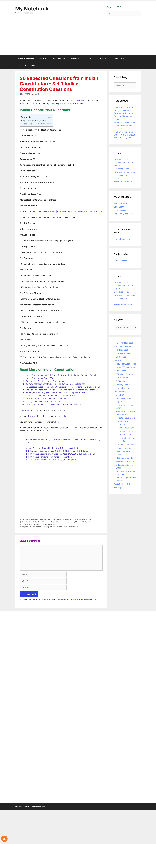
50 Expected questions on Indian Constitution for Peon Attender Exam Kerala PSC (63, 387)
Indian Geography (128, 431)
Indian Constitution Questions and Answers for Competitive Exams (56, 393)
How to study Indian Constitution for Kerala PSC (40, 522)
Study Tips (104, 58)
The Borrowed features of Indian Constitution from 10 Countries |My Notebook (62, 390)
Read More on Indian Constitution (37, 124)
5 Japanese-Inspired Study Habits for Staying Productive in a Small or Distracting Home (124, 113)
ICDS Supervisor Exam (126, 458)
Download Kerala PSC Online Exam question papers (124, 162)
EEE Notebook (120, 203)
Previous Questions (123, 214)
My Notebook (32, 8)
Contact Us (35, 65)
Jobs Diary (119, 207)
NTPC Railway (120, 210)
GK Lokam (120, 381)
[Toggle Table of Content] (48, 117)
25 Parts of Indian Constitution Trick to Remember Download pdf (55, 384)
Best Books (74, 58)
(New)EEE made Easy (126, 367)
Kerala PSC (21, 65)
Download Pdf (89, 58)
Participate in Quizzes (124, 484)
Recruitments (120, 392)
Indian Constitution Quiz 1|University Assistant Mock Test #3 (53, 404)
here (65, 410)
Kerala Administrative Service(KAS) (78, 519)
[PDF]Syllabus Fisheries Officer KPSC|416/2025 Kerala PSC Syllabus (57, 451)
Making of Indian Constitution (86, 522)
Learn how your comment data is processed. (77, 599)
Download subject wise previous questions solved (124, 175)
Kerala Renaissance (123, 239)
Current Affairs (124, 448)
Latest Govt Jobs (59, 58)
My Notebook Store (123, 181)
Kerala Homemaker (124, 388)
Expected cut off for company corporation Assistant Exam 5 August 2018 (50, 527)
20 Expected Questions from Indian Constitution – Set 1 (51, 395)
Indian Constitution (67, 522)
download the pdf (28, 410)
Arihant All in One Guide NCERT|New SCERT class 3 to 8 (52, 448)
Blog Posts (43, 58)
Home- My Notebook (25, 58)
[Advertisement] (78, 38)
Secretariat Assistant (30, 519)
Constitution (79, 100)
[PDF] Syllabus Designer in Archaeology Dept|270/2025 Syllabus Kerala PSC (60, 454)
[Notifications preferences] (4, 839)
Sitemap (118, 487)
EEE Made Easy (123, 353)
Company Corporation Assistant (51, 519)
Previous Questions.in (126, 364)
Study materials (119, 58)
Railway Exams (123, 385)
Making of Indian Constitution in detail (43, 401)
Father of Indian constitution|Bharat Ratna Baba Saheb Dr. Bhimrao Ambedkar (66, 211)
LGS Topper (121, 357)
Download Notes (121, 169)
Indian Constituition (127, 444)
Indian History (120, 261)
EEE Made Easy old (125, 374)
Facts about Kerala (126, 418)
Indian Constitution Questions (34, 121)
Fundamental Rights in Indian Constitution (45, 381)
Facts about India (126, 428)
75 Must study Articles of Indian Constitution (46, 398)
